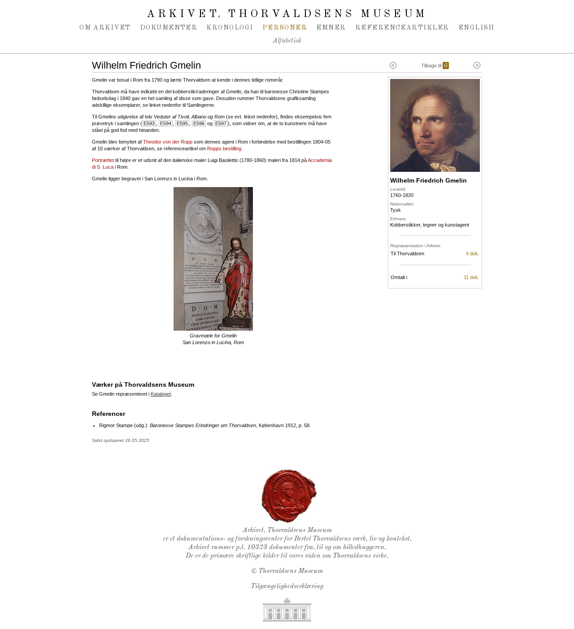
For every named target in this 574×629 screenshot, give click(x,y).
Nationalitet (401, 203)
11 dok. (471, 277)
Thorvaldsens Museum (290, 571)
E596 (198, 123)
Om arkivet (105, 28)
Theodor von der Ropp (167, 141)
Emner (331, 28)
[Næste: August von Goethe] (477, 65)
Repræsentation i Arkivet (415, 245)
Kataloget (161, 394)
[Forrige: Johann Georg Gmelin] (393, 65)
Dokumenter (169, 28)
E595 (182, 123)
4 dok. (472, 253)
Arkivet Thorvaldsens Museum (287, 14)
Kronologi (229, 28)
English (476, 28)
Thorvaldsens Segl (289, 496)
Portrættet (103, 160)
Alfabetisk (287, 41)
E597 (220, 123)
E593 (149, 123)
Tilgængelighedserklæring (287, 586)
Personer (285, 28)
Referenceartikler (402, 28)
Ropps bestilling (224, 148)
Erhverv (398, 218)
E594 (165, 123)
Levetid (397, 189)
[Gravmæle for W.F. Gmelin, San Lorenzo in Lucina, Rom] (213, 329)
